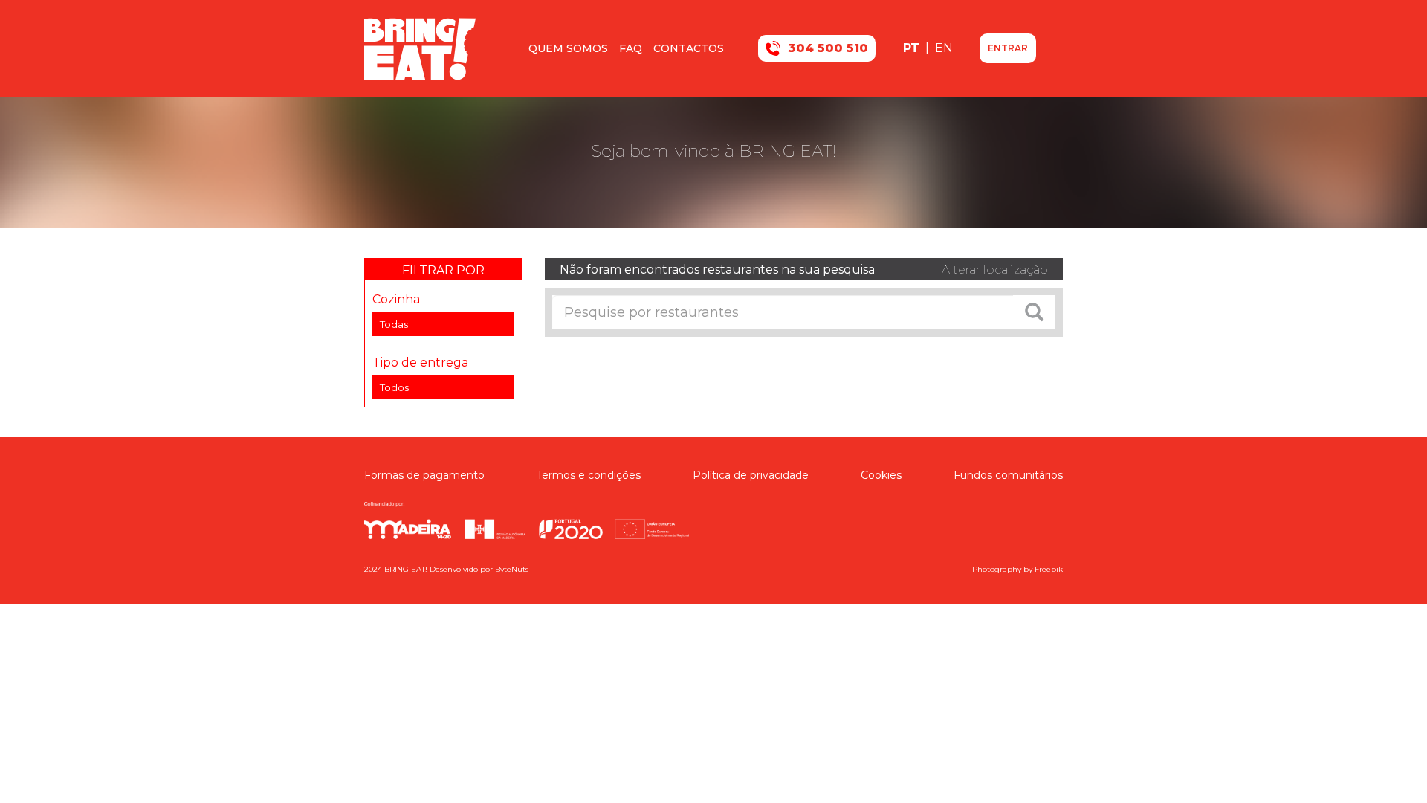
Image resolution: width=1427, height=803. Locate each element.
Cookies (881, 475)
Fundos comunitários (1008, 475)
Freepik (1049, 569)
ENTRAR (1008, 48)
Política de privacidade (751, 475)
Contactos (688, 48)
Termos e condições (589, 475)
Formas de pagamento (424, 475)
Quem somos (568, 48)
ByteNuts (511, 569)
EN (944, 48)
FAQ (630, 48)
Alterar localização (995, 269)
